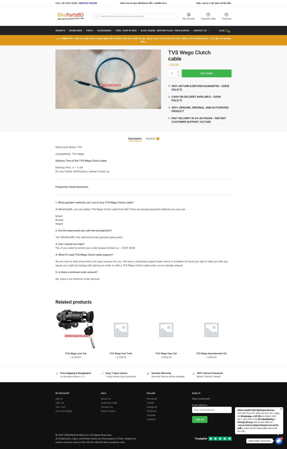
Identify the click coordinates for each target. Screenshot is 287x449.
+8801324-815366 (87, 3)
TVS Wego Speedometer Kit (211, 353)
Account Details (63, 411)
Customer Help (208, 18)
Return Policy (108, 411)
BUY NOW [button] (76, 363)
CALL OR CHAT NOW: (66, 3)
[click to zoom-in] (108, 79)
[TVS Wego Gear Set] (166, 329)
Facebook (152, 398)
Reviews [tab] (150, 138)
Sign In (59, 398)
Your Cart (60, 407)
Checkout (226, 18)
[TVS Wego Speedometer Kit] (211, 329)
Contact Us (107, 407)
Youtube (151, 415)
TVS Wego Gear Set (166, 353)
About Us (106, 398)
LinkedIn (151, 419)
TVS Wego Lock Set (75, 353)
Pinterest (151, 411)
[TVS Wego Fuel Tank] (121, 329)
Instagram (152, 407)
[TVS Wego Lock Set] (75, 329)
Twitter (150, 402)
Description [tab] (135, 138)
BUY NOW (207, 73)
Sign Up (59, 402)
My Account (189, 18)
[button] (178, 72)
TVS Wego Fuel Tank (121, 353)
